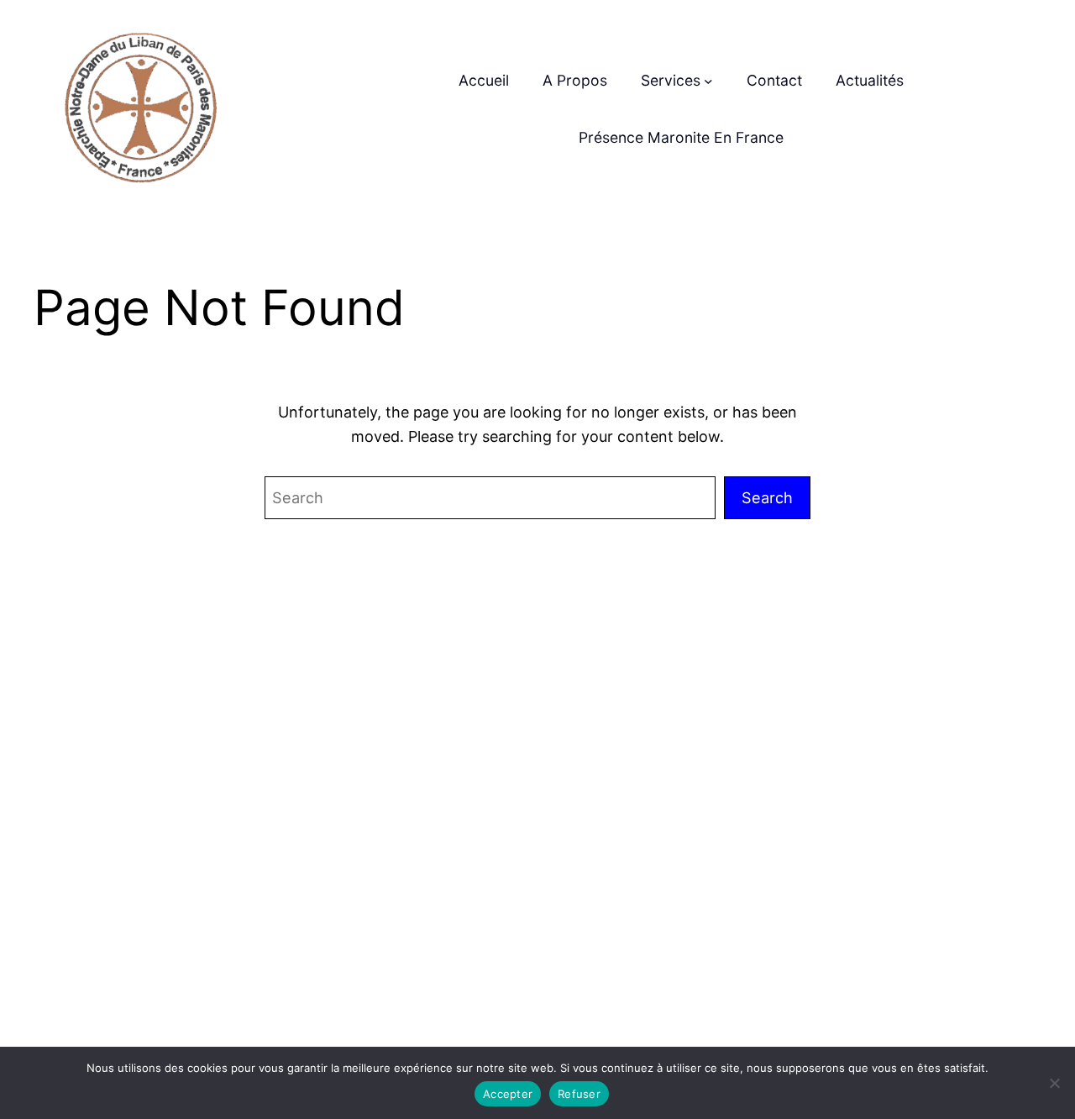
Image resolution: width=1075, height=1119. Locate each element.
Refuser (579, 1094)
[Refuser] (1054, 1082)
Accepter (507, 1094)
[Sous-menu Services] (708, 81)
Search (767, 497)
